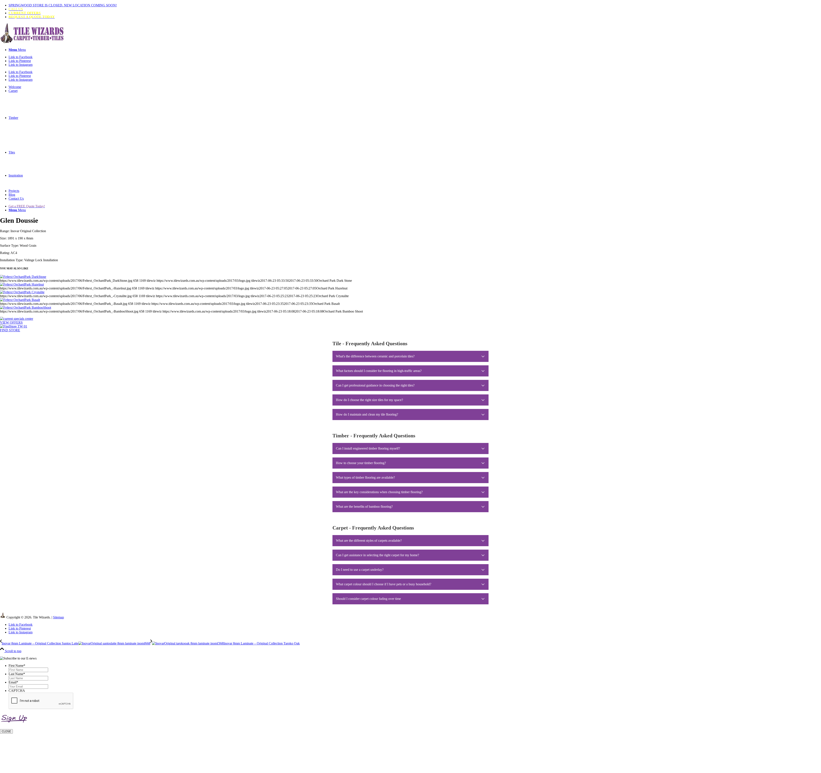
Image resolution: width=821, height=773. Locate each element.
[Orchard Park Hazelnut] (22, 284)
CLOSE (6, 731)
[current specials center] (16, 318)
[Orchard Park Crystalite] (22, 292)
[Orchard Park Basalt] (20, 300)
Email (13, 682)
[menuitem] (415, 5)
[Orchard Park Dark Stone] (23, 277)
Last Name (17, 674)
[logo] (32, 42)
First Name (17, 665)
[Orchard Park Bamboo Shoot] (25, 307)
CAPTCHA (17, 690)
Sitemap (58, 617)
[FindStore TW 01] (13, 326)
